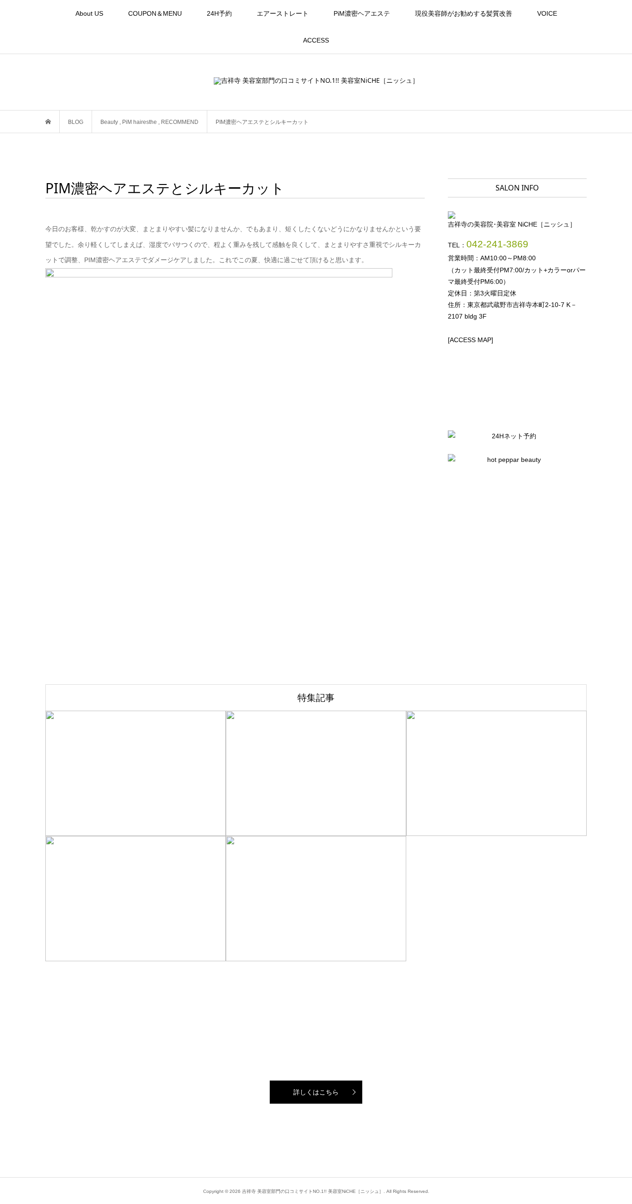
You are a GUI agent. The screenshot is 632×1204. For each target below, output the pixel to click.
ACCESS (316, 40)
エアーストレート (283, 13)
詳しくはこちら (316, 1092)
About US (89, 13)
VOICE (547, 13)
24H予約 (219, 13)
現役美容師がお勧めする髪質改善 (463, 13)
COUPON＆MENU (155, 13)
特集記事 (316, 697)
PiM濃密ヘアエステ (362, 13)
